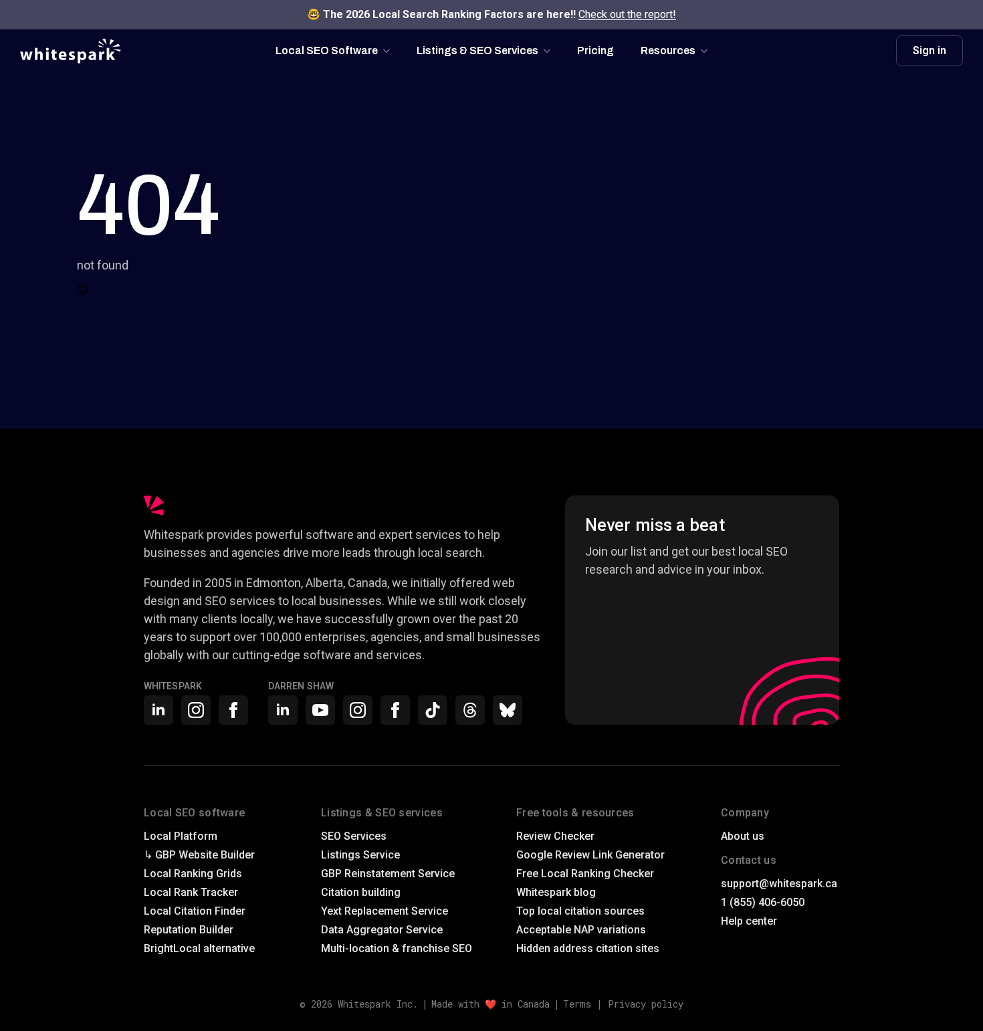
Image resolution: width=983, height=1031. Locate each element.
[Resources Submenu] (708, 51)
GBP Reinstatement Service (388, 873)
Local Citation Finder (194, 911)
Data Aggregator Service (382, 929)
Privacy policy (645, 1004)
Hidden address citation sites (587, 948)
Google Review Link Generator (590, 854)
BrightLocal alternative (199, 948)
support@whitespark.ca (779, 883)
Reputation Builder (188, 929)
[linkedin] (158, 710)
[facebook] (233, 710)
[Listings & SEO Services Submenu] (551, 51)
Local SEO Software (327, 50)
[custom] (432, 710)
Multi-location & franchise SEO (396, 948)
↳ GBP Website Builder (199, 854)
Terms (577, 1004)
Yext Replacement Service (384, 911)
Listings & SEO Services (477, 50)
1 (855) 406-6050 (762, 902)
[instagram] (196, 710)
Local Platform (180, 836)
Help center (749, 921)
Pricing (595, 50)
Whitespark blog (556, 892)
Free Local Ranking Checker (585, 873)
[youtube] (320, 710)
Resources (668, 50)
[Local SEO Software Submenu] (390, 51)
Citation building (361, 892)
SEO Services (354, 836)
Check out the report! (627, 14)
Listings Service (360, 854)
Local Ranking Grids (193, 873)
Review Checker (555, 836)
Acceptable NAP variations (581, 929)
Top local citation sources (580, 911)
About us (742, 836)
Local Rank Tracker (191, 892)
